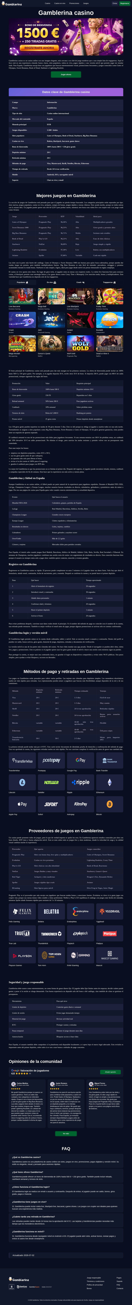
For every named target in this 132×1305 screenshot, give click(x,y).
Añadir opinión (110, 1072)
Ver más (66, 1133)
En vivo (50, 282)
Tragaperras (108, 282)
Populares (21, 282)
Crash (79, 282)
